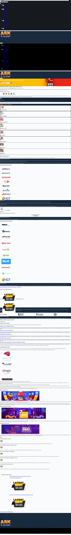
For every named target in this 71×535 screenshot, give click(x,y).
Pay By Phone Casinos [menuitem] (5, 11)
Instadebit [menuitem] (4, 18)
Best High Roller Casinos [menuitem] (6, 48)
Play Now (8, 210)
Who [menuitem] (2, 40)
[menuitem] (3, 5)
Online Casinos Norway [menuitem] (6, 25)
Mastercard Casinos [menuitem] (5, 50)
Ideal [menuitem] (3, 58)
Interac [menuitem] (4, 19)
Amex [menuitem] (3, 14)
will (43, 387)
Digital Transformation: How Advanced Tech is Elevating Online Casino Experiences (20, 476)
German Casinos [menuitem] (5, 24)
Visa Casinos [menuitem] (4, 13)
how (32, 388)
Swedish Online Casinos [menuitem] (6, 26)
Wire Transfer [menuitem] (4, 54)
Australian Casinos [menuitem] (5, 22)
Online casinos (18, 401)
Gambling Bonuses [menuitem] (5, 29)
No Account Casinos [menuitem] (5, 46)
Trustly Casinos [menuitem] (5, 12)
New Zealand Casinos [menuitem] (5, 23)
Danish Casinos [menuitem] (5, 64)
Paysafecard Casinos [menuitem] (5, 52)
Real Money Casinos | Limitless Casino (6, 334)
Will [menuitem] (1, 41)
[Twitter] (1, 519)
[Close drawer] (0, 3)
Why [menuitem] (2, 515)
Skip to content (2, 0)
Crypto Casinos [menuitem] (5, 56)
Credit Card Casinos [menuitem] (5, 15)
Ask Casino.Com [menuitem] (3, 38)
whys (21, 387)
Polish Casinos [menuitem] (4, 66)
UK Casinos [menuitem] (4, 27)
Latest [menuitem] (2, 516)
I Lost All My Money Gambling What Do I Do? (6, 289)
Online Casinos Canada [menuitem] (5, 62)
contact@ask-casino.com (3, 533)
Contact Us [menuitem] (2, 517)
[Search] (11, 82)
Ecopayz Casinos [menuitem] (5, 17)
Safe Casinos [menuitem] (4, 6)
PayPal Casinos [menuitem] (5, 10)
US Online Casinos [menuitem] (5, 21)
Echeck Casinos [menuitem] (5, 16)
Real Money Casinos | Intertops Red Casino (6, 330)
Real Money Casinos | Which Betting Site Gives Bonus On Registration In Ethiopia (12, 342)
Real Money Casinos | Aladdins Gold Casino (6, 326)
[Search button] (7, 1)
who (29, 419)
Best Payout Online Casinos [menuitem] (6, 7)
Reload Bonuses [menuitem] (5, 70)
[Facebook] (0, 519)
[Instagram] (2, 519)
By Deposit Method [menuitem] (5, 49)
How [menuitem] (2, 39)
